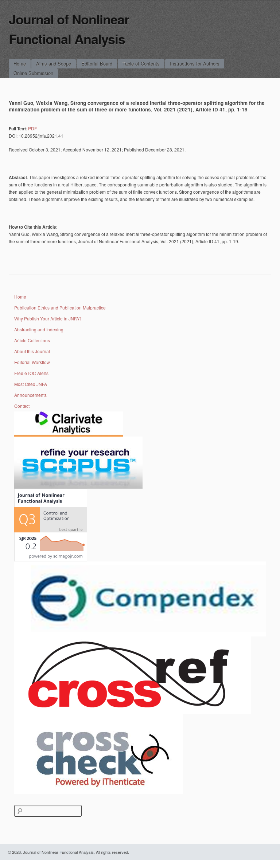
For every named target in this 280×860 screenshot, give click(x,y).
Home (19, 63)
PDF (32, 128)
